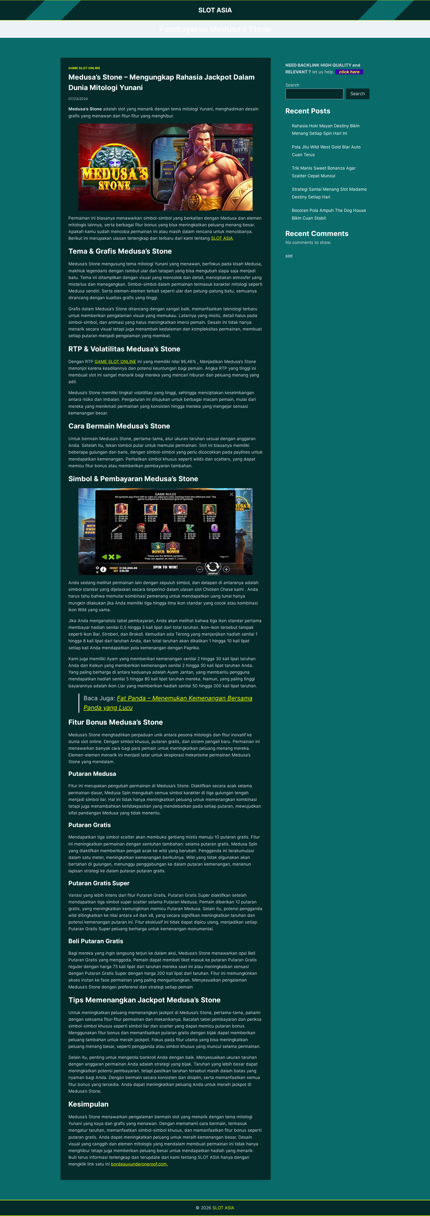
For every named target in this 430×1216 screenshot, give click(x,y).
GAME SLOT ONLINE (84, 68)
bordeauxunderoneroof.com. (139, 1164)
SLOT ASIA (223, 1207)
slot (289, 255)
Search (292, 85)
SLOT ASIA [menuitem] (222, 238)
